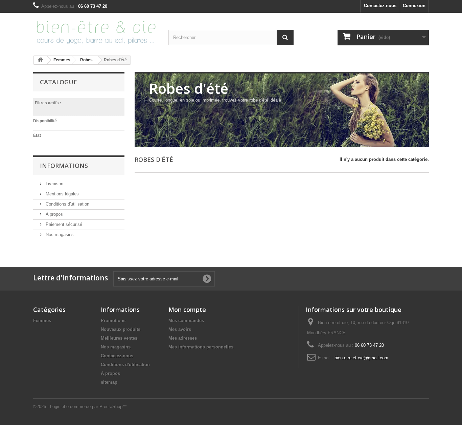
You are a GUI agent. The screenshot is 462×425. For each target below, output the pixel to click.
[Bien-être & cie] (95, 31)
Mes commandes (186, 320)
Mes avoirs (179, 329)
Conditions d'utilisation (66, 204)
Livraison (53, 183)
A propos (53, 214)
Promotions (113, 320)
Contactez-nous (380, 5)
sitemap (109, 382)
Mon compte (187, 309)
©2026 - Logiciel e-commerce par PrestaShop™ (80, 406)
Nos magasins (59, 234)
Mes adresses (182, 338)
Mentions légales (61, 193)
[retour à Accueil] (40, 60)
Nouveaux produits (120, 329)
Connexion (414, 5)
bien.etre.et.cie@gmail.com (361, 357)
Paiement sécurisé (63, 224)
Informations (64, 166)
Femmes (42, 320)
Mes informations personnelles (200, 346)
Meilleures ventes (119, 338)
